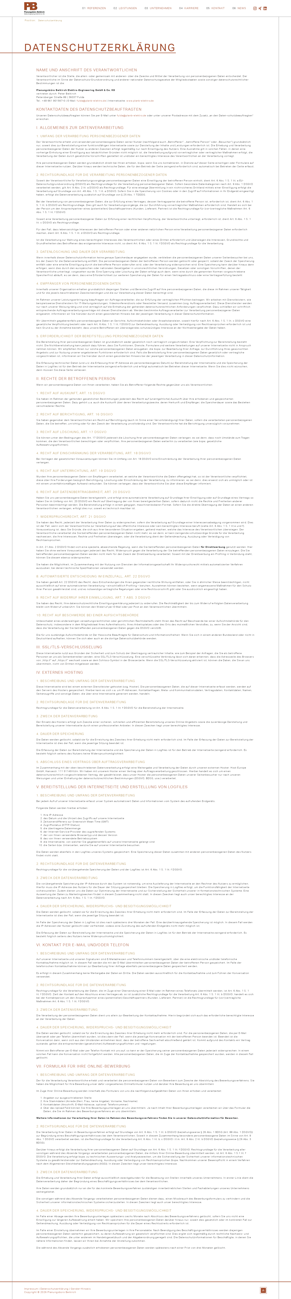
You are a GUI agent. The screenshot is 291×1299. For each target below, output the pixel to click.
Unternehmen (158, 8)
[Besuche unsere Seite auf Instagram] (255, 8)
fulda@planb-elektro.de (91, 100)
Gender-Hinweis (81, 1288)
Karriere (189, 8)
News (239, 8)
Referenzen (94, 8)
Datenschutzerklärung (54, 1288)
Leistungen (125, 8)
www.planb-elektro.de (140, 100)
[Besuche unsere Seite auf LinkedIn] (265, 8)
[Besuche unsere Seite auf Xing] (260, 8)
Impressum (31, 1288)
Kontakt (215, 8)
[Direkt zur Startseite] (34, 8)
